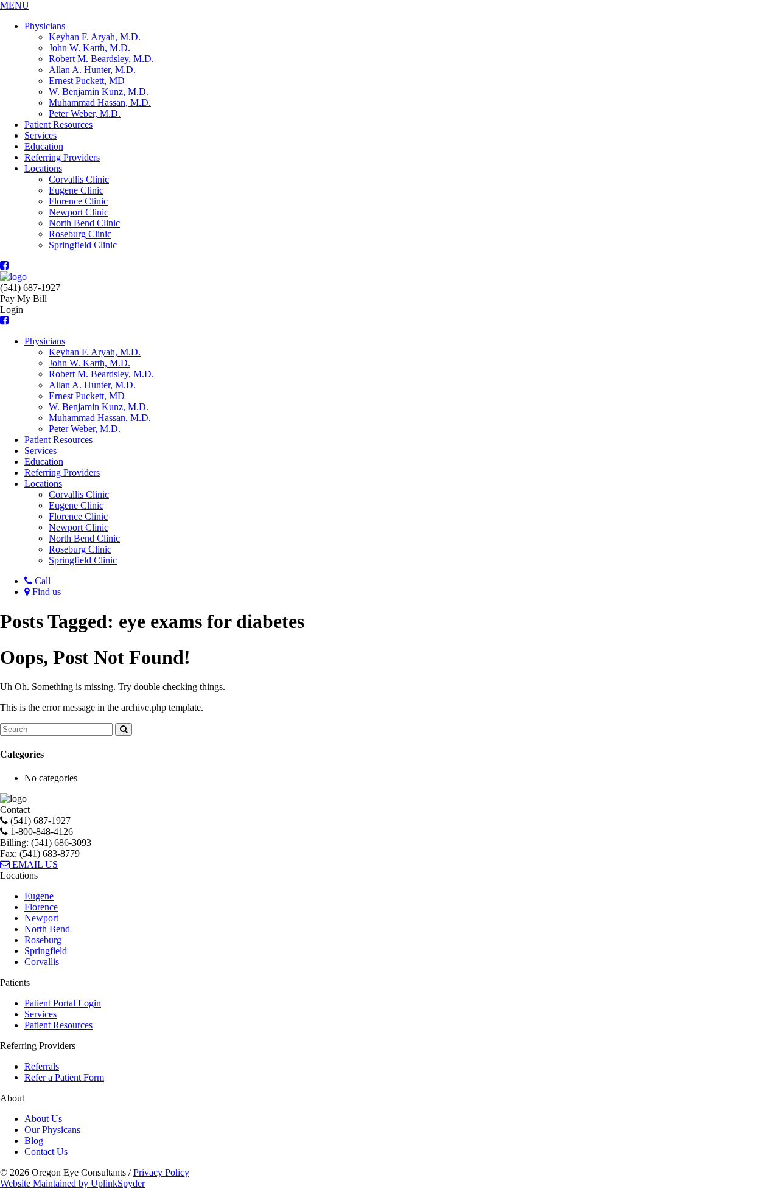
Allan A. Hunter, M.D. (92, 70)
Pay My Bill (23, 298)
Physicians (44, 26)
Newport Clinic (78, 212)
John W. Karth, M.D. (89, 48)
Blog (33, 1140)
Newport (41, 918)
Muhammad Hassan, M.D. (100, 102)
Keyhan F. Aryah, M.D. (95, 37)
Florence (41, 907)
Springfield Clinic (83, 245)
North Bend (47, 929)
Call (41, 581)
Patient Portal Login (62, 1003)
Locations (43, 168)
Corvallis (41, 962)
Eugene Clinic (76, 190)
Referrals (41, 1066)
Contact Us (46, 1151)
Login (11, 309)
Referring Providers (62, 157)
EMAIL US (34, 864)
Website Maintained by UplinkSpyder (72, 1183)
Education (43, 146)
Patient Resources (58, 124)
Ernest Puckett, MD (87, 80)
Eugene (39, 896)
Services (40, 135)
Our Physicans (52, 1129)
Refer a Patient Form (64, 1077)
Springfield (45, 951)
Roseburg (42, 940)
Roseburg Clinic (80, 234)
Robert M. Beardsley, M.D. (101, 59)
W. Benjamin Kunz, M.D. (98, 91)
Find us (45, 592)
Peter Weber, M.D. (85, 113)
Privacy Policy (161, 1172)
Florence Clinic (78, 201)
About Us (43, 1119)
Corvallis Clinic (79, 179)
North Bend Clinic (84, 223)
